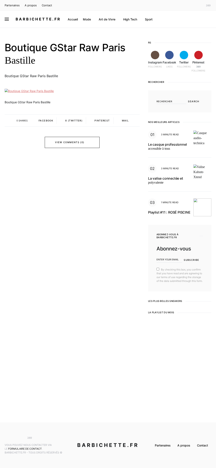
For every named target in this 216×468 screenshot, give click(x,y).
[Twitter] (197, 5)
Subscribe (191, 259)
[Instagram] (185, 5)
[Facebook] (191, 5)
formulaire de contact (25, 448)
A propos (31, 5)
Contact (47, 5)
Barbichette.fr (38, 19)
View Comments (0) (69, 142)
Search (193, 101)
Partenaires (12, 5)
